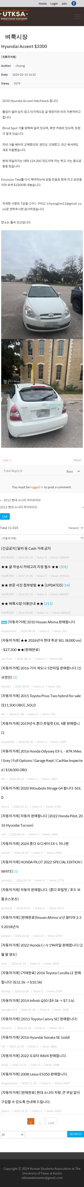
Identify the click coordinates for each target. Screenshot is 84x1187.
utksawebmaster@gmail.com (42, 1177)
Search (75, 1134)
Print (77, 460)
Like (7, 460)
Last (51, 1122)
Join (64, 3)
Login (54, 3)
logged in (36, 487)
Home (43, 3)
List (4, 516)
